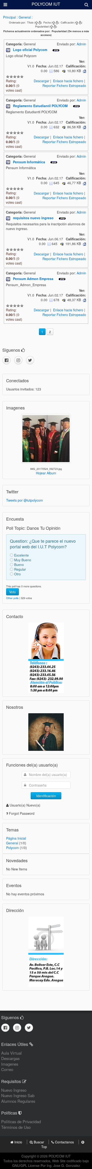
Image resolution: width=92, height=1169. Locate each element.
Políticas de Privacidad (21, 1121)
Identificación (46, 795)
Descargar (41, 80)
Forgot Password (21, 813)
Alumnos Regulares (18, 1101)
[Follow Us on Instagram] (18, 360)
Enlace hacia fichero (68, 80)
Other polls (12, 598)
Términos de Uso (16, 1127)
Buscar (39, 1142)
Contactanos (64, 1142)
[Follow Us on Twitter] (30, 360)
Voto (12, 591)
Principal (9, 17)
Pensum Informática (29, 162)
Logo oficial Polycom (30, 49)
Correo (7, 1069)
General (25, 17)
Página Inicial (16, 838)
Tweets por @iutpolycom (24, 500)
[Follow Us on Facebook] (6, 360)
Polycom (12, 847)
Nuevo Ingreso (13, 1090)
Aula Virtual (11, 1053)
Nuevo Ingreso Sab (17, 1095)
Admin (81, 44)
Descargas (10, 1058)
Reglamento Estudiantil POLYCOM (41, 105)
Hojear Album (46, 473)
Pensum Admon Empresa (33, 278)
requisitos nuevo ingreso (33, 217)
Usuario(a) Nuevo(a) (25, 805)
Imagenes (9, 1064)
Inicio (18, 1142)
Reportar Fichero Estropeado (64, 85)
